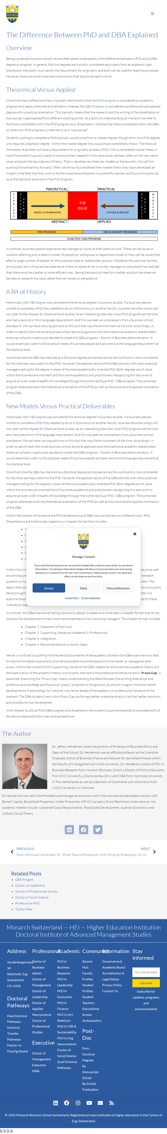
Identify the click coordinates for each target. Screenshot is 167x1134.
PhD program (107, 100)
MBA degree (37, 302)
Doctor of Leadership (30, 885)
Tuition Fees (23, 909)
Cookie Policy (72, 597)
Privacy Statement (90, 597)
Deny (83, 588)
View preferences (118, 588)
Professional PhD (27, 903)
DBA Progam (24, 879)
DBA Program (94, 106)
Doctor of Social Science (31, 897)
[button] (135, 534)
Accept (49, 588)
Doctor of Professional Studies (36, 891)
